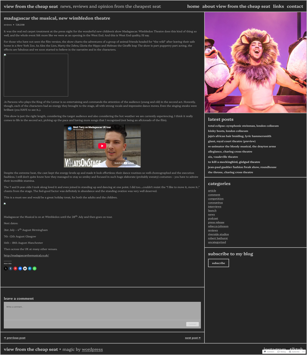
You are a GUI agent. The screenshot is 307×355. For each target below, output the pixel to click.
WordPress (92, 349)
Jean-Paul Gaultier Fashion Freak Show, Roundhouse (242, 167)
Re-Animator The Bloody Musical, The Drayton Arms (242, 146)
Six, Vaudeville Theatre (223, 156)
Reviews (8, 24)
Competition (216, 198)
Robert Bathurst (218, 238)
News (211, 214)
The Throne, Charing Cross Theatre (230, 172)
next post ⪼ (193, 337)
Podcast (213, 218)
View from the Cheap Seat (31, 6)
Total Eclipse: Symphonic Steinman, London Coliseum (243, 125)
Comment (192, 324)
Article (212, 190)
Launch (212, 210)
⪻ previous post (14, 337)
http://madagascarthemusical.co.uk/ (26, 255)
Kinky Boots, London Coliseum (228, 130)
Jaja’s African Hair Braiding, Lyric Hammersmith (239, 136)
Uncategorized (217, 242)
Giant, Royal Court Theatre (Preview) (232, 141)
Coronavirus (215, 202)
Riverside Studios (218, 234)
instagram (275, 349)
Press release (216, 222)
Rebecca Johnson (218, 226)
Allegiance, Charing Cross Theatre (230, 151)
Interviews (214, 206)
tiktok (296, 349)
